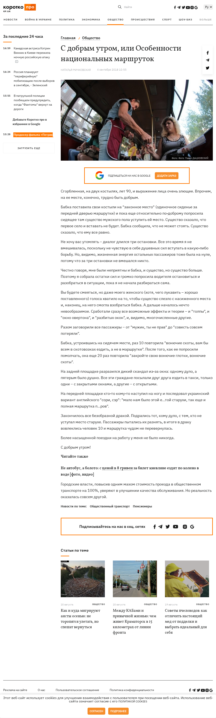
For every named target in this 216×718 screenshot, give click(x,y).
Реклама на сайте (15, 690)
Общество (116, 19)
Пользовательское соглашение (77, 690)
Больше (206, 19)
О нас (41, 690)
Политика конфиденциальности (132, 690)
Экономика (91, 19)
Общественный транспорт (110, 506)
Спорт (167, 19)
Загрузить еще (29, 148)
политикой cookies (132, 701)
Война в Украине (38, 19)
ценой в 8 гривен (117, 468)
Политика (67, 19)
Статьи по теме (75, 550)
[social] (175, 7)
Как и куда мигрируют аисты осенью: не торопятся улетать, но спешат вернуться (80, 619)
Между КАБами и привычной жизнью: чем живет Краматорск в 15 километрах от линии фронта (134, 621)
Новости (11, 19)
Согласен (96, 711)
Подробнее (118, 711)
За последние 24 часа (23, 36)
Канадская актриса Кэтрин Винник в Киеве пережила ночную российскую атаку (32, 52)
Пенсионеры (142, 506)
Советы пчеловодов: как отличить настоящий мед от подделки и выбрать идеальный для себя (186, 621)
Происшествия (143, 19)
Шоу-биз (185, 19)
